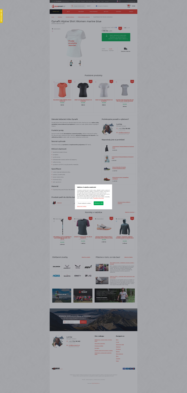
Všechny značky (86, 257)
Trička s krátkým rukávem (84, 17)
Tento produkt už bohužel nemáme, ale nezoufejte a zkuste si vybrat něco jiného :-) (118, 37)
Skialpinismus (94, 11)
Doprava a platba (99, 346)
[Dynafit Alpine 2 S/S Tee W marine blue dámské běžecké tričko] (71, 63)
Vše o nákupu (89, 1)
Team (102, 1)
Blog (94, 1)
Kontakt (107, 1)
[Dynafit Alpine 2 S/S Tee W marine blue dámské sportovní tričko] (80, 63)
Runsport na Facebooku (103, 6)
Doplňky (118, 11)
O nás (78, 1)
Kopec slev (56, 11)
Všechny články (128, 257)
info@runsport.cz (124, 132)
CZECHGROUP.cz (95, 383)
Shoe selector (119, 354)
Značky (131, 11)
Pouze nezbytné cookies (84, 203)
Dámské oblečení (70, 17)
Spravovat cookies (81, 206)
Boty (68, 11)
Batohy (106, 11)
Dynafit (110, 48)
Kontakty (97, 348)
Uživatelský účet (131, 1)
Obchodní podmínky (100, 343)
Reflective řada (120, 344)
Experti (98, 1)
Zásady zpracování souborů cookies (104, 350)
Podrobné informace (98, 198)
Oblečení (81, 11)
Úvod (74, 1)
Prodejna (83, 1)
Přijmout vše (98, 203)
